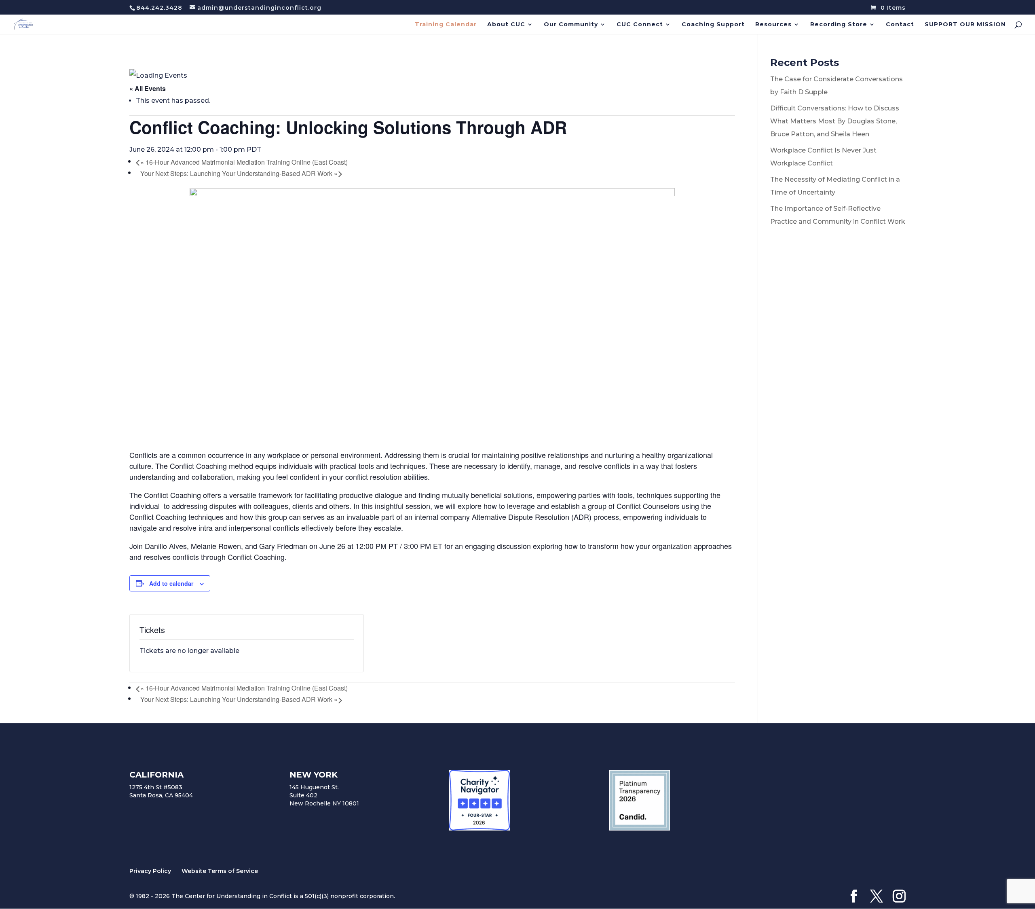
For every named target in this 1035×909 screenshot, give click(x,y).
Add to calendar (171, 583)
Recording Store (838, 24)
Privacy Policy (150, 871)
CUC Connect (640, 24)
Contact (900, 24)
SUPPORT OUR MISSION (965, 24)
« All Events (147, 88)
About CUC (506, 24)
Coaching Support (713, 24)
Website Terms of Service (220, 871)
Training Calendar (446, 24)
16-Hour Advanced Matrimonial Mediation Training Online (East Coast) (244, 162)
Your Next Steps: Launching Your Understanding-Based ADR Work (239, 173)
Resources (773, 24)
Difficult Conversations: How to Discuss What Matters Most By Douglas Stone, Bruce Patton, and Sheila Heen (834, 121)
